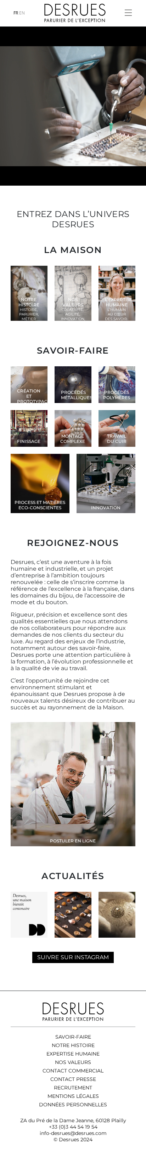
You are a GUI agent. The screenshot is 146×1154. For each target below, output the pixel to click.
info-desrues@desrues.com (73, 1133)
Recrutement (73, 1087)
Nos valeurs (73, 1062)
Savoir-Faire (73, 1037)
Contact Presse (73, 1079)
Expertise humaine (73, 1054)
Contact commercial (73, 1071)
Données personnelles (73, 1104)
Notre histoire (73, 1045)
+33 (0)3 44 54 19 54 (73, 1127)
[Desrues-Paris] (75, 13)
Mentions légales (73, 1096)
